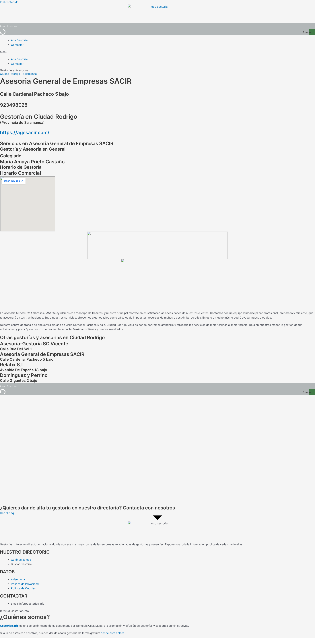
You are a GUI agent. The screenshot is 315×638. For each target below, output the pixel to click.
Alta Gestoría (19, 40)
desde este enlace (113, 633)
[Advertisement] (109, 450)
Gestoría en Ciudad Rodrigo (38, 116)
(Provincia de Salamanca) (22, 122)
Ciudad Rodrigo (10, 73)
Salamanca (30, 73)
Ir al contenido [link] (9, 2)
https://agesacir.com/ (24, 132)
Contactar (17, 44)
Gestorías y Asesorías (14, 70)
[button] (157, 52)
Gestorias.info (9, 625)
